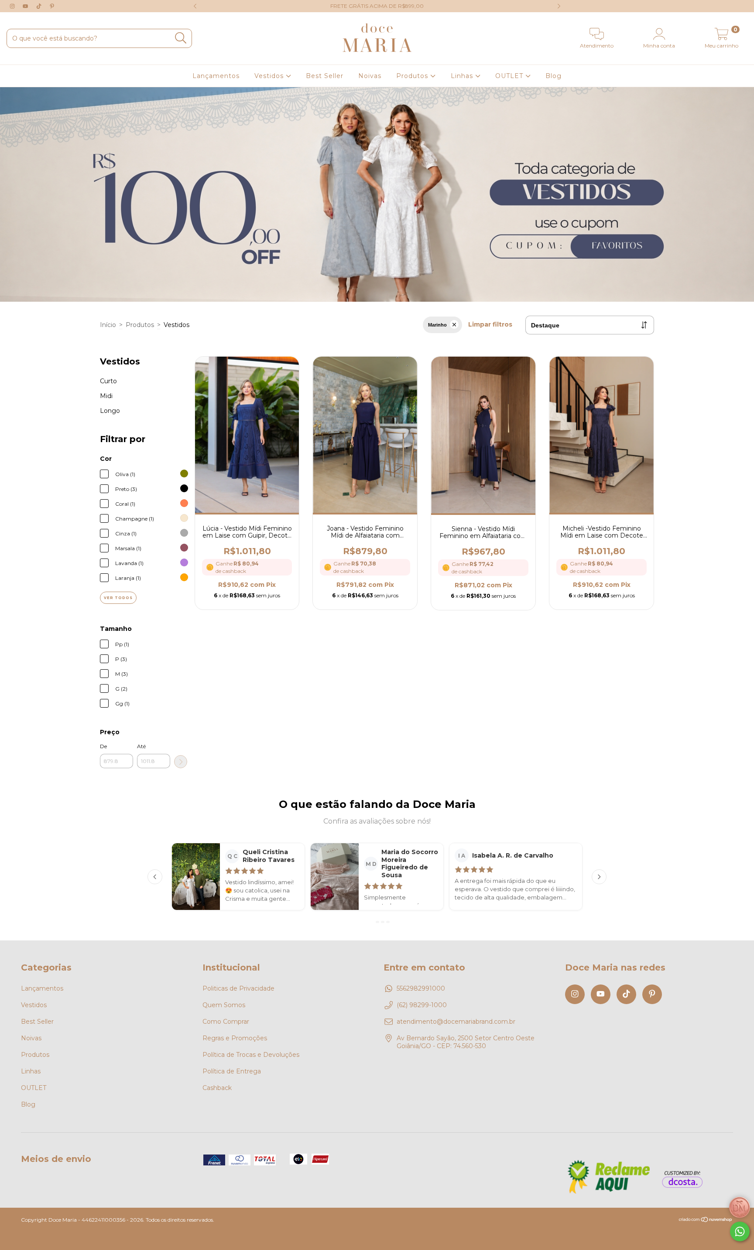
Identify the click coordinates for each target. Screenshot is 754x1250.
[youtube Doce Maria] (26, 6)
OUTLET (510, 76)
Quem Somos (223, 1005)
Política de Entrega (231, 1071)
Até (141, 746)
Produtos (413, 76)
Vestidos (270, 76)
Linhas (463, 76)
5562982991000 (421, 988)
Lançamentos (216, 76)
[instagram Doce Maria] (13, 6)
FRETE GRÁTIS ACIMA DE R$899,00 (377, 6)
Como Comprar (225, 1021)
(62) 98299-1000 (422, 1005)
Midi (106, 396)
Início (108, 325)
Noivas (369, 76)
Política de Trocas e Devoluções (250, 1055)
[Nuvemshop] (706, 1220)
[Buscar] (181, 38)
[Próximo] (599, 876)
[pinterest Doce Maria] (52, 6)
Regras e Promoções (234, 1038)
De (103, 746)
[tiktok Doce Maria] (39, 6)
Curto (108, 381)
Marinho (437, 324)
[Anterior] (154, 876)
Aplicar (180, 761)
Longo (110, 411)
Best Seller (324, 76)
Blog (553, 76)
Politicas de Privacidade (238, 988)
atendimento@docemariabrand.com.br (456, 1021)
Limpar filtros (490, 324)
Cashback (217, 1088)
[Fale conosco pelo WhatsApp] (740, 1231)
